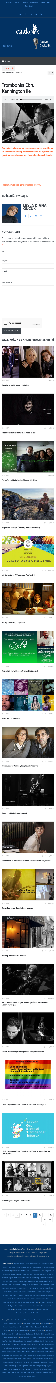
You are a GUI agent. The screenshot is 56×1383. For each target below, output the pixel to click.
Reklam (17, 2)
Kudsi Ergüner (40, 1351)
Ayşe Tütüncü (36, 1323)
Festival (16, 1278)
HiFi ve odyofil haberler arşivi (17, 73)
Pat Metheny (18, 1362)
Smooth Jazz (17, 1309)
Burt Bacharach (47, 1327)
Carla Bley (6, 1330)
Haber (21, 1288)
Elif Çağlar (37, 1334)
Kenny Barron (11, 1351)
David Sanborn (6, 1334)
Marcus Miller (32, 1355)
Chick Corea (40, 1330)
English (11, 1278)
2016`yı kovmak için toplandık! (13, 623)
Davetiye (36, 1274)
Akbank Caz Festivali (14, 1267)
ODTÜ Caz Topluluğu (37, 1359)
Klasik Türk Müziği (46, 1295)
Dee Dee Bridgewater (18, 1334)
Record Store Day (38, 1306)
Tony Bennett (12, 1373)
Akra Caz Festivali (26, 1267)
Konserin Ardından (29, 1299)
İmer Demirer (6, 1344)
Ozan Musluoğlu (8, 1362)
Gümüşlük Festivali (32, 1285)
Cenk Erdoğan (14, 1330)
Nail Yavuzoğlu (8, 1359)
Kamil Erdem (36, 1348)
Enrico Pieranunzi (13, 1337)
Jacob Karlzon (25, 1344)
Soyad (5, 261)
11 (45, 1215)
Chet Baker (32, 1330)
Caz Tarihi (18, 1274)
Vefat (35, 1309)
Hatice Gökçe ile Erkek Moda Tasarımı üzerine (19, 433)
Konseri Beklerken (17, 1299)
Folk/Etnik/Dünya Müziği (9, 1281)
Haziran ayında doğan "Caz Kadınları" (16, 1201)
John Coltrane (8, 1348)
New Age (43, 1302)
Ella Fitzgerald (45, 1334)
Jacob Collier (15, 1344)
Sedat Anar (32, 1366)
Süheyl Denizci (25, 1369)
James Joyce (33, 1344)
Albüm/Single (37, 1267)
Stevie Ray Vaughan (14, 1369)
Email (5, 272)
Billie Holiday (30, 1327)
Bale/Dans (17, 1271)
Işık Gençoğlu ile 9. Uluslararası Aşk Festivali (18, 575)
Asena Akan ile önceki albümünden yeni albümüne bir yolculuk (26, 861)
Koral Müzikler (40, 1299)
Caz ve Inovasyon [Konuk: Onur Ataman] (17, 908)
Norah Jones (26, 1359)
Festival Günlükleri (25, 1278)
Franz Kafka (49, 1337)
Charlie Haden (24, 1330)
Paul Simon (26, 1362)
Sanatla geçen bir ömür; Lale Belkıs (15, 385)
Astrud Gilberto (8, 1323)
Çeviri (24, 1274)
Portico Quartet (35, 1362)
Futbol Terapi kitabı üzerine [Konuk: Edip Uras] (19, 480)
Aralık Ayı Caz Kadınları (11, 719)
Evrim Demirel (24, 1337)
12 (51, 1215)
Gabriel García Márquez (16, 1341)
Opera (12, 1306)
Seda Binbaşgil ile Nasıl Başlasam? (18, 1366)
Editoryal (43, 1274)
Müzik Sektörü (34, 1302)
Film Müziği (35, 1278)
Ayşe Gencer (27, 1323)
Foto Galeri (29, 6)
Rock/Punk (48, 1306)
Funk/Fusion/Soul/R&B (31, 1281)
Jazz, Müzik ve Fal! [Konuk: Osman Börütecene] (20, 671)
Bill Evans (22, 1327)
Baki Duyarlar (45, 1323)
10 (40, 1215)
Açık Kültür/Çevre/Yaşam (33, 1263)
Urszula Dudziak (48, 1373)
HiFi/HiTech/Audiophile (31, 1288)
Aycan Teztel (18, 1323)
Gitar (9, 1285)
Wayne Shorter (23, 1376)
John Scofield (17, 1348)
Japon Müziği (13, 1295)
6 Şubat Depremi (19, 1263)
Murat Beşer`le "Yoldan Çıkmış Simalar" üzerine (20, 766)
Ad (3, 251)
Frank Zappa (41, 1337)
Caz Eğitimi (47, 1271)
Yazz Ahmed (32, 1376)
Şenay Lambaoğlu (41, 1366)
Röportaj (10, 1309)
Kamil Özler (45, 1348)
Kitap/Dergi (28, 1295)
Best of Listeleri (25, 1271)
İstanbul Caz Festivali (20, 1292)
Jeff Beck (41, 1344)
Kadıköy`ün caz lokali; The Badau (14, 956)
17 (50, 1219)
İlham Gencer (49, 1341)
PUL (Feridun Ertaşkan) (25, 1306)
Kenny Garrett (21, 1351)
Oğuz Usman (48, 1359)
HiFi (48, 2)
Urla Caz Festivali (28, 1309)
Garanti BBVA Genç (44, 1281)
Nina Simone (17, 1359)
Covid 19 (30, 1274)
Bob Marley (38, 1327)
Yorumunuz (7, 283)
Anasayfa (9, 2)
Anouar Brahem (38, 1320)
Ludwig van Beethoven (20, 1355)
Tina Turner (43, 1369)
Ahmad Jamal (18, 1320)
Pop (16, 1306)
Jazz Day (20, 1295)
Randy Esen (44, 1362)
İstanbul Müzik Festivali (34, 1292)
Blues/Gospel (36, 1271)
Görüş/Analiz (16, 1285)
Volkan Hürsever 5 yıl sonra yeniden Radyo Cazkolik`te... (23, 1052)
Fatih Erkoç (33, 1337)
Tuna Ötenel (30, 1373)
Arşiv (11, 1271)
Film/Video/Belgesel (47, 1278)
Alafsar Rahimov (28, 1320)
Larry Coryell (49, 1351)
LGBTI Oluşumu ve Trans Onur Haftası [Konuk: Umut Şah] (24, 1105)
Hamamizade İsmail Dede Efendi (34, 1341)
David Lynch (48, 1330)
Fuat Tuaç (5, 1341)
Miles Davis (50, 1355)
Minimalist (26, 1302)
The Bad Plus (35, 1369)
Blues (43, 2)
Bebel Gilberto (14, 1327)
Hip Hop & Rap (44, 1288)
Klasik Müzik (34, 2)
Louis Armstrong (7, 1355)
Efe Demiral (29, 1334)
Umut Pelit (39, 1373)
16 (44, 1219)
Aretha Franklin (49, 1320)
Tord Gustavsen (21, 1373)
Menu (7, 61)
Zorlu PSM (36, 1313)
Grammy (23, 1285)
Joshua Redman (27, 1348)
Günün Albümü (44, 1285)
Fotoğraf (20, 1281)
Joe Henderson (49, 1344)
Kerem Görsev (30, 1351)
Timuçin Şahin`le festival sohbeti (14, 813)
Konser (9, 1299)
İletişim (25, 2)
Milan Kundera (41, 1355)
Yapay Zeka (41, 1309)
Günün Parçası (14, 1288)
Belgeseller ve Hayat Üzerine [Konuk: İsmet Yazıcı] (21, 528)
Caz (42, 1271)
